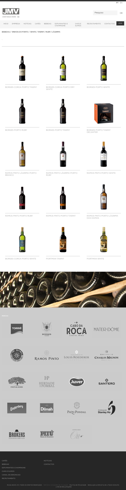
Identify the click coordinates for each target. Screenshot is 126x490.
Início (6, 24)
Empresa (16, 24)
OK (121, 13)
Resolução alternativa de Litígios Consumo (103, 485)
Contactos (109, 24)
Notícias (27, 24)
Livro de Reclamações (64, 487)
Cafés (37, 24)
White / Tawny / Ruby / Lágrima (45, 32)
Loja (120, 23)
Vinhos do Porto (20, 32)
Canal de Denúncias (11, 475)
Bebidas (47, 24)
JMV (11, 13)
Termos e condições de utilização (55, 485)
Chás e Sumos (78, 25)
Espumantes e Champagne (61, 25)
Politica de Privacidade (78, 485)
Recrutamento (94, 24)
